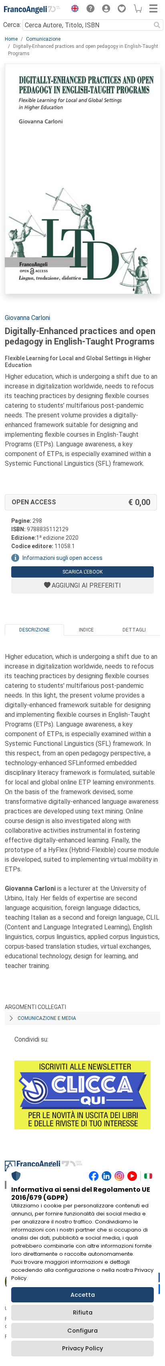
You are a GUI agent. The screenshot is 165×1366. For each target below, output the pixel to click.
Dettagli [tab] (134, 630)
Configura (82, 1331)
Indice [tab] (86, 630)
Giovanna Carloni (27, 318)
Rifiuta (83, 1312)
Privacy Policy (82, 1348)
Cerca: (12, 25)
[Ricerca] (157, 25)
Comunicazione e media (47, 1018)
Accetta (82, 1295)
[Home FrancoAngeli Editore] (32, 9)
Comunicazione (43, 39)
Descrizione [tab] (34, 630)
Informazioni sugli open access (62, 558)
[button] (72, 10)
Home (11, 39)
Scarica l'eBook (82, 572)
